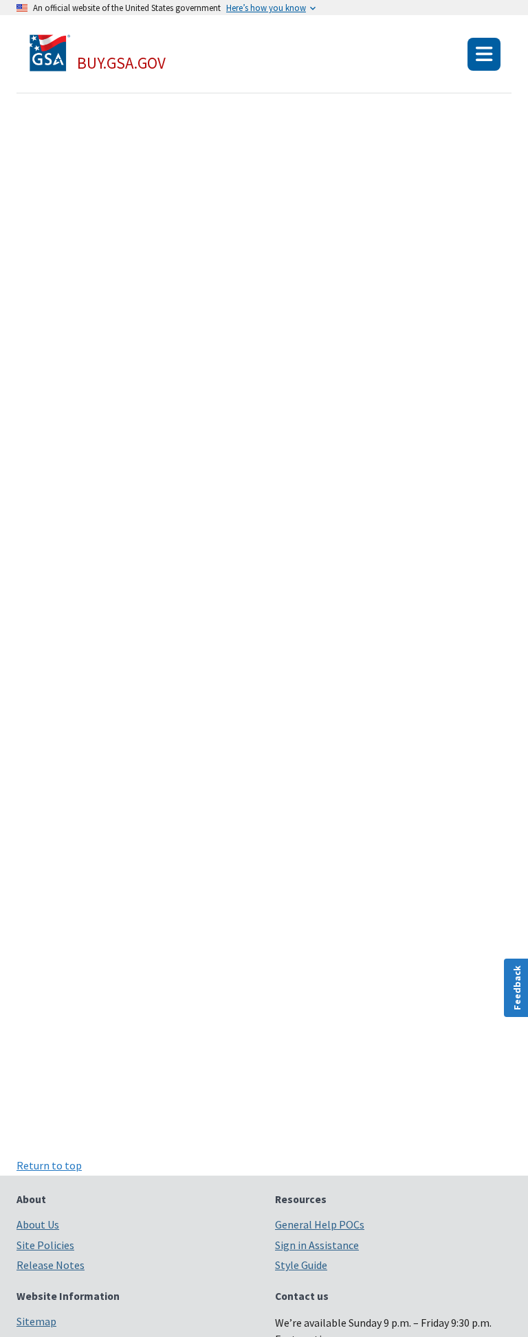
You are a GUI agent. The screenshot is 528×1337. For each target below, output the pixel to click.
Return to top (49, 1165)
